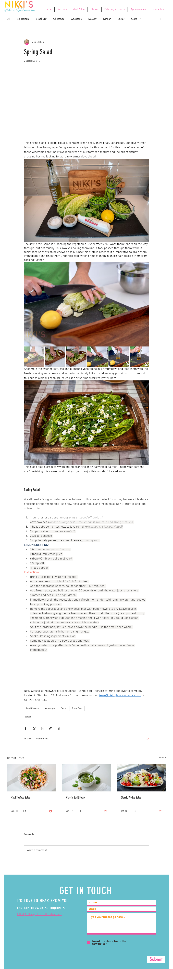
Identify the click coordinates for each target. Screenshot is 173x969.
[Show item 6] (140, 356)
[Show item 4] (97, 356)
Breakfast (41, 19)
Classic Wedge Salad (131, 797)
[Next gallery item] (145, 304)
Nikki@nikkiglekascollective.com (39, 914)
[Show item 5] (118, 356)
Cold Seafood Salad (20, 797)
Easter (120, 19)
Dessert (92, 19)
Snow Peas (76, 708)
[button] (161, 19)
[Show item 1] (34, 356)
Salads (28, 716)
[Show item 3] (76, 356)
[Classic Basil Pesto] (86, 777)
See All (162, 757)
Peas (63, 708)
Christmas (58, 19)
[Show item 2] (55, 356)
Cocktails (76, 19)
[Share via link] (50, 728)
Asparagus (49, 708)
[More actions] (147, 42)
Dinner (107, 19)
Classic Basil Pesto (75, 797)
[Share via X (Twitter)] (33, 728)
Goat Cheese (32, 708)
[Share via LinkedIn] (42, 728)
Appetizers (23, 19)
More (134, 19)
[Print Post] (58, 728)
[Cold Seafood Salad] (31, 777)
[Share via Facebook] (25, 728)
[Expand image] (86, 304)
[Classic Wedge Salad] (141, 777)
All (8, 19)
